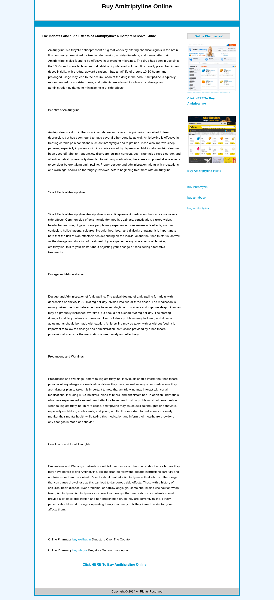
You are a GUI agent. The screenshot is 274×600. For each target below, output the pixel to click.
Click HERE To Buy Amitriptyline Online (114, 564)
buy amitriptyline (198, 208)
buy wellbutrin (81, 539)
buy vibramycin (197, 187)
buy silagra (79, 550)
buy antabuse (196, 197)
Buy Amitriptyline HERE (204, 170)
